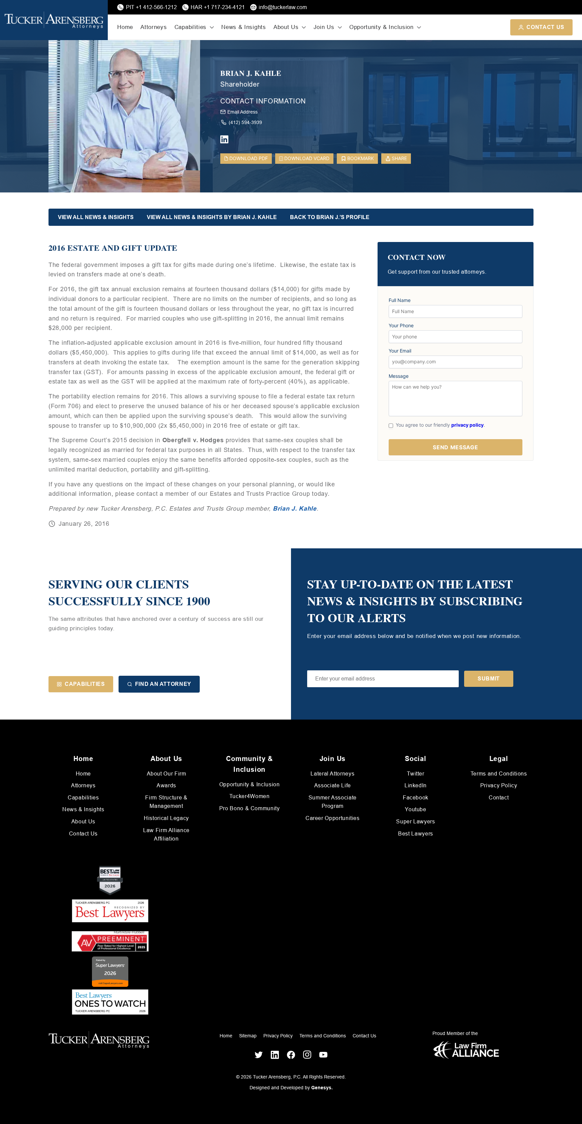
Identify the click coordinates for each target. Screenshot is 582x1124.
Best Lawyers (415, 834)
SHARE (399, 158)
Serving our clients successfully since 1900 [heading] (129, 592)
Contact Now (417, 257)
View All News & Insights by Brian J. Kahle (212, 217)
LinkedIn (416, 785)
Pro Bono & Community (249, 808)
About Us (83, 821)
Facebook (415, 797)
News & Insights (243, 27)
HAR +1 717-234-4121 (218, 7)
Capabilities (85, 684)
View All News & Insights (96, 217)
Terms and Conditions (499, 774)
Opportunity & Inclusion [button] (381, 27)
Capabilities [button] (190, 27)
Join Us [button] (324, 27)
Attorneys (153, 27)
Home (125, 27)
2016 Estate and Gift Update (112, 247)
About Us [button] (285, 27)
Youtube (415, 809)
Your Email (400, 351)
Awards (166, 785)
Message (399, 376)
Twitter (415, 774)
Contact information (263, 101)
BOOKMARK (360, 158)
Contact (499, 797)
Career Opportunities (332, 818)
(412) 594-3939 (245, 122)
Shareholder (240, 84)
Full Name (400, 300)
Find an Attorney (163, 684)
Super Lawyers (415, 821)
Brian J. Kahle (250, 73)
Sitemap (248, 1035)
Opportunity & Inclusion (249, 784)
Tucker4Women (249, 796)
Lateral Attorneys (332, 774)
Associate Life (332, 785)
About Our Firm (166, 774)
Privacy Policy (498, 785)
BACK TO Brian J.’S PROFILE (329, 217)
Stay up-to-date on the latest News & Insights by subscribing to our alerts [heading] (415, 600)
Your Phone (401, 325)
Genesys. (322, 1087)
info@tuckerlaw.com (283, 7)
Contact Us (545, 27)
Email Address (242, 112)
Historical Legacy (166, 818)
